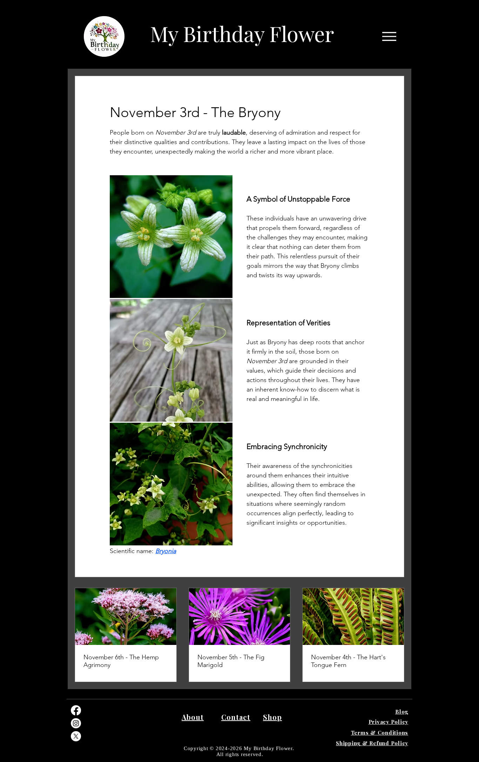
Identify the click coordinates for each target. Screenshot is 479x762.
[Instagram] (76, 723)
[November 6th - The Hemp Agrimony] (125, 616)
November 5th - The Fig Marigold (230, 661)
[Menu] (389, 36)
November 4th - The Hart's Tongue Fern (348, 661)
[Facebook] (76, 710)
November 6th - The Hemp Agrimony (121, 661)
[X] (76, 736)
